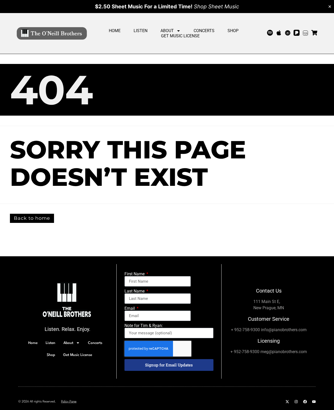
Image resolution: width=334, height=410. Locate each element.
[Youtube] (314, 401)
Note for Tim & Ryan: (143, 326)
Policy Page (68, 401)
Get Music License (180, 35)
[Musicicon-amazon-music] (305, 33)
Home (115, 30)
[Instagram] (296, 401)
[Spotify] (270, 33)
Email (130, 308)
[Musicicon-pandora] (297, 33)
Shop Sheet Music (216, 6)
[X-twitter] (287, 401)
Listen (140, 30)
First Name (135, 274)
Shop (233, 30)
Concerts (204, 30)
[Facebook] (305, 401)
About (167, 30)
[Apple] (279, 33)
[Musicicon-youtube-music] (288, 33)
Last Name (135, 291)
